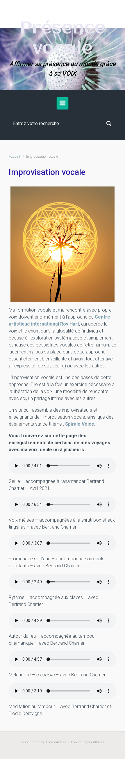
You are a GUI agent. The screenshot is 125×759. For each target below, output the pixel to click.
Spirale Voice (79, 424)
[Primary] (62, 103)
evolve (25, 742)
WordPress (96, 742)
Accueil (14, 156)
